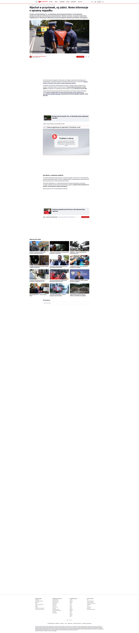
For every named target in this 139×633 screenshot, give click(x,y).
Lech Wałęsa (54, 611)
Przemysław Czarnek (55, 602)
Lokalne (71, 599)
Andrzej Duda (54, 604)
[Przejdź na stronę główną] (36, 2)
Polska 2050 (89, 608)
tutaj (55, 630)
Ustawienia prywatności (86, 623)
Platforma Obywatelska (90, 602)
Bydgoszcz (71, 609)
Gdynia (71, 611)
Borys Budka (54, 608)
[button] (95, 1)
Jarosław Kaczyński (55, 599)
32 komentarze (81, 56)
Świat (56, 1)
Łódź (70, 604)
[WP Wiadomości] (43, 2)
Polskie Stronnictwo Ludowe (91, 603)
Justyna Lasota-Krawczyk (40, 56)
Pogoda (67, 1)
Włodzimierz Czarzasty (55, 609)
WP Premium (62, 1)
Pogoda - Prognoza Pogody (39, 604)
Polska (50, 1)
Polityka (80, 1)
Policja (36, 603)
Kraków (71, 603)
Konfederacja (89, 604)
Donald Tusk (54, 605)
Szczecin (71, 605)
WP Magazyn (37, 599)
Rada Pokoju (37, 602)
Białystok (71, 610)
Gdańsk (71, 608)
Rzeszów (71, 615)
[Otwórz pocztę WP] (92, 2)
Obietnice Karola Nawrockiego (39, 608)
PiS (87, 599)
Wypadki (36, 605)
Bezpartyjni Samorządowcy (91, 609)
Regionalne (73, 1)
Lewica (88, 605)
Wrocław (71, 602)
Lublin (71, 616)
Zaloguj (99, 1)
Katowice (71, 614)
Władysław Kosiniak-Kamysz (56, 610)
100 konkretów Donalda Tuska (39, 609)
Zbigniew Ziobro (54, 603)
